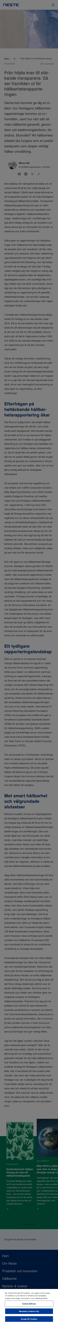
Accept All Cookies (29, 1319)
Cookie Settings (29, 1303)
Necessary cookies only (29, 1311)
